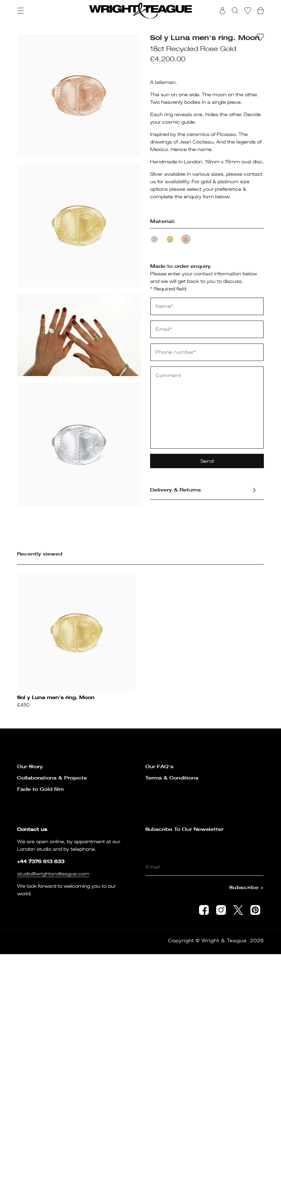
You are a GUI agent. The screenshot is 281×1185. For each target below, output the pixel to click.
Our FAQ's (159, 766)
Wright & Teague (224, 940)
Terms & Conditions (171, 778)
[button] (20, 10)
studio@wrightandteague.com (53, 873)
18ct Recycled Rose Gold (186, 239)
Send (207, 461)
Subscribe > (246, 887)
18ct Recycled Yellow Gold (170, 239)
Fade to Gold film (40, 789)
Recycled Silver (154, 239)
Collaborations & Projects (52, 778)
